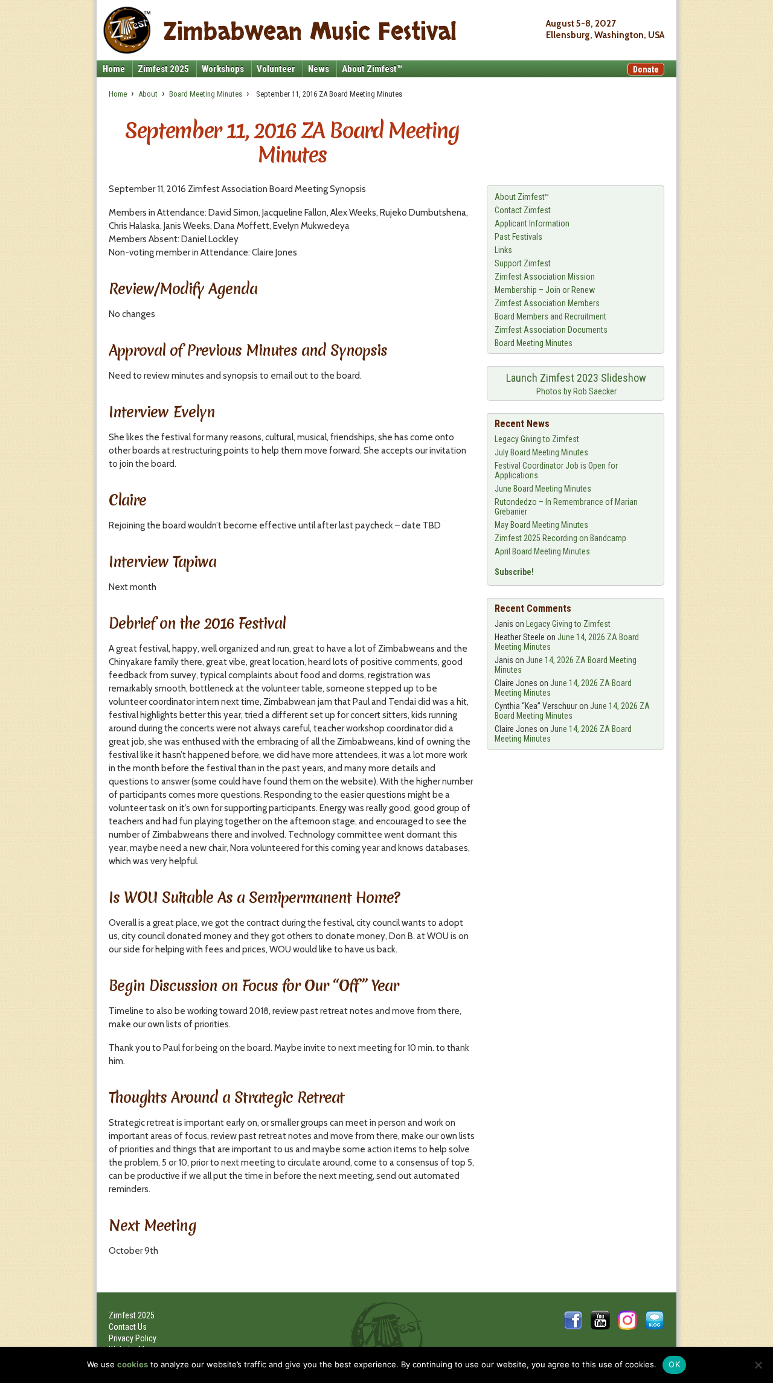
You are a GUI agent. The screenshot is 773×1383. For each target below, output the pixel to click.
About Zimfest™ (372, 68)
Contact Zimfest (523, 210)
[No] (758, 1365)
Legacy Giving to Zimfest (537, 439)
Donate (646, 69)
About (148, 93)
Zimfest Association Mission (545, 276)
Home (114, 68)
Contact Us (128, 1327)
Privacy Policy (132, 1338)
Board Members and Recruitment (550, 316)
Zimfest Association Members (547, 303)
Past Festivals (518, 237)
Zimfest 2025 (163, 68)
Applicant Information (532, 223)
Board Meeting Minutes (205, 93)
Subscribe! (514, 572)
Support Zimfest (523, 263)
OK (674, 1364)
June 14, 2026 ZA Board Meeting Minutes (572, 710)
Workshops (223, 68)
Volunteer (276, 68)
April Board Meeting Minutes (542, 551)
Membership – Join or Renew (545, 290)
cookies (132, 1364)
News (318, 68)
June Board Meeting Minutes (543, 488)
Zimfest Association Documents (551, 330)
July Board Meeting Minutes (541, 452)
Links (503, 250)
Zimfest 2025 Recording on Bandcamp (560, 538)
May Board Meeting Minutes (541, 525)
